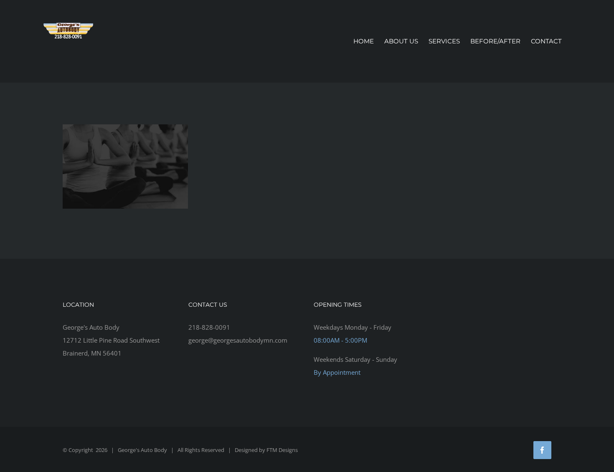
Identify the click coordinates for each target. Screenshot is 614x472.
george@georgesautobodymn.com (237, 340)
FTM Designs (282, 450)
